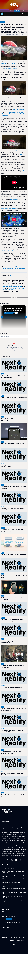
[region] (14, 90)
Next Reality (17, 10)
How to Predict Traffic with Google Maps (11, 882)
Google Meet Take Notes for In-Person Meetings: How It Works (11, 752)
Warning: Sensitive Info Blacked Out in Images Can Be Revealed (14, 900)
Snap (10, 13)
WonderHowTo (3, 10)
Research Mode (14, 199)
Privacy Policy (5, 911)
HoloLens (22, 199)
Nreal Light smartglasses (10, 68)
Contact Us (4, 914)
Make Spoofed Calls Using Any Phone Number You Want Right (13, 897)
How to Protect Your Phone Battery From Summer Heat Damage (12, 620)
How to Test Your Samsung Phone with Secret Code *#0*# (13, 889)
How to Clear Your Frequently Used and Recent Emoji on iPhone (14, 893)
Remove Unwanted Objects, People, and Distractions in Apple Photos (14, 871)
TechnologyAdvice (12, 937)
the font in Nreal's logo (7, 250)
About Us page (21, 855)
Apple (6, 13)
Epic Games (12, 63)
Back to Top (5, 927)
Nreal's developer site (18, 109)
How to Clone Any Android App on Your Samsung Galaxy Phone (13, 875)
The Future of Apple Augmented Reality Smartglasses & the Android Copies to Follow (14, 268)
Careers (6, 919)
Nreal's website (10, 79)
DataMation (11, 940)
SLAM (20, 154)
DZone (14, 944)
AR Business (15, 13)
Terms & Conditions (6, 909)
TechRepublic (22, 937)
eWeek (5, 940)
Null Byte (23, 10)
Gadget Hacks (10, 10)
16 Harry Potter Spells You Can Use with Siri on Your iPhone (13, 879)
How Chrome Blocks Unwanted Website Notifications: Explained (11, 687)
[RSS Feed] (20, 860)
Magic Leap (4, 63)
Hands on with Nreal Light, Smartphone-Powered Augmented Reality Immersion (13, 114)
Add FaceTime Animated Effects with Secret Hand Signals (13, 885)
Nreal (17, 150)
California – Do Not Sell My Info (9, 916)
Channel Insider (20, 940)
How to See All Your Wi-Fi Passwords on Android (12, 868)
